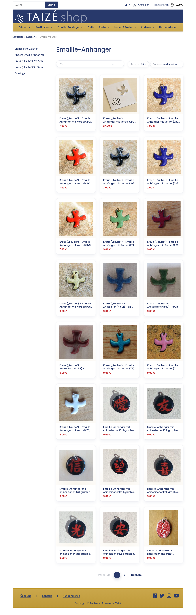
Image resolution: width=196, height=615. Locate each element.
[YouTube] (176, 595)
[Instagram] (169, 595)
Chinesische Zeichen (26, 48)
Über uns (25, 595)
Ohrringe (20, 73)
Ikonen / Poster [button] (123, 27)
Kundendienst (71, 595)
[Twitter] (162, 595)
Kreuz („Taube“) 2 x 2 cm (29, 61)
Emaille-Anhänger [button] (68, 27)
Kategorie (31, 36)
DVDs (91, 27)
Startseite (18, 36)
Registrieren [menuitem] (161, 4)
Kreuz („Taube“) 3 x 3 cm (29, 67)
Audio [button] (102, 27)
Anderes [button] (146, 27)
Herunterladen (168, 27)
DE (126, 4)
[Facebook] (155, 595)
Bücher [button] (23, 27)
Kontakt (47, 595)
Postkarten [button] (42, 27)
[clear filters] (120, 64)
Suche (51, 4)
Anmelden (143, 4)
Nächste (136, 575)
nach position (166, 64)
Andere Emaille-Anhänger (29, 55)
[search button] (113, 64)
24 (137, 64)
